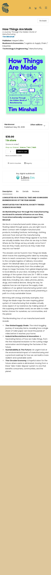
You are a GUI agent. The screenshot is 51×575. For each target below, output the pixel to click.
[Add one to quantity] (13, 151)
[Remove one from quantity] (7, 151)
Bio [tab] (17, 191)
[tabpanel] (25, 288)
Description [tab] (7, 191)
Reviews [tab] (35, 191)
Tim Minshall (8, 36)
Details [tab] (25, 191)
